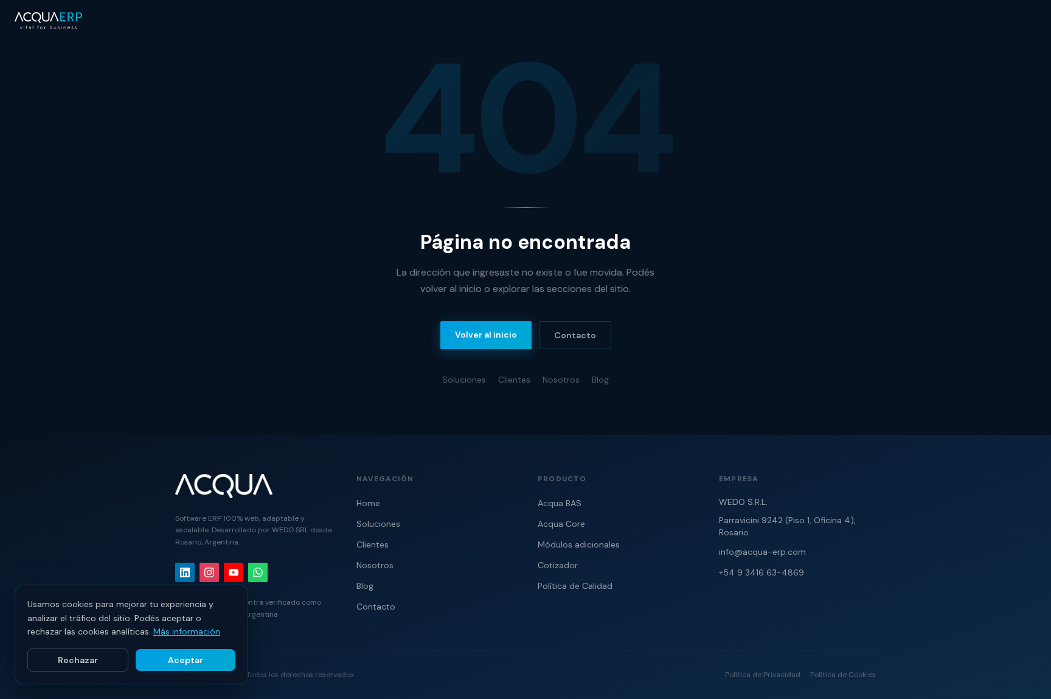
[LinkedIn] (185, 572)
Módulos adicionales (579, 544)
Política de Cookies (843, 675)
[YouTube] (233, 572)
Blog (600, 379)
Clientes (514, 379)
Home (368, 503)
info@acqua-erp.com (762, 551)
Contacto (575, 335)
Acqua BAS (559, 503)
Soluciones (464, 379)
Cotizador (558, 565)
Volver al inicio (486, 334)
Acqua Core (561, 523)
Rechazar (78, 660)
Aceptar (185, 660)
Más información (186, 631)
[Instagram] (209, 572)
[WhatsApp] (258, 572)
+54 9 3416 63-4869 (761, 572)
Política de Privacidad (762, 675)
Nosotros (561, 379)
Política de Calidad (575, 585)
